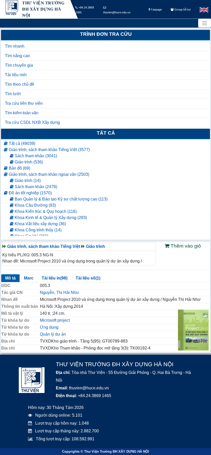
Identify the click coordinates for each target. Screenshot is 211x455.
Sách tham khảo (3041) (35, 156)
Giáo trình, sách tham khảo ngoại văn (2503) (48, 174)
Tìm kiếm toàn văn (21, 113)
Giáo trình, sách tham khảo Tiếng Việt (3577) (49, 149)
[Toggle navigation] (204, 23)
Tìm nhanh (14, 46)
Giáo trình (95, 246)
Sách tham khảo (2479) (35, 187)
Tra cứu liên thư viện (24, 103)
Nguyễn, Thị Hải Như (59, 292)
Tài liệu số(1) (88, 278)
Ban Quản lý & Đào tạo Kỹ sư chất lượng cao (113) (61, 199)
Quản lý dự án (53, 334)
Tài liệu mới (16, 75)
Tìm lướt (13, 94)
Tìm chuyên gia (19, 65)
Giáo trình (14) (27, 180)
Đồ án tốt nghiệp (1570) (30, 193)
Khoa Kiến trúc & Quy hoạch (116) (45, 211)
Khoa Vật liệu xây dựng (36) (40, 224)
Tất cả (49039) (21, 143)
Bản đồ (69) (19, 168)
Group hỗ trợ (182, 9)
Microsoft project (55, 320)
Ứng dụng (49, 327)
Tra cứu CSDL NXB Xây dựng (32, 122)
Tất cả (106, 133)
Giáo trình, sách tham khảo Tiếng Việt (43, 246)
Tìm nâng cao (17, 56)
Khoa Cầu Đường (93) (35, 205)
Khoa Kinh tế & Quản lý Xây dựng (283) (50, 217)
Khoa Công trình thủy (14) (37, 230)
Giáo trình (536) (28, 162)
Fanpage (156, 9)
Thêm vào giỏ (185, 246)
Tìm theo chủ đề (19, 84)
